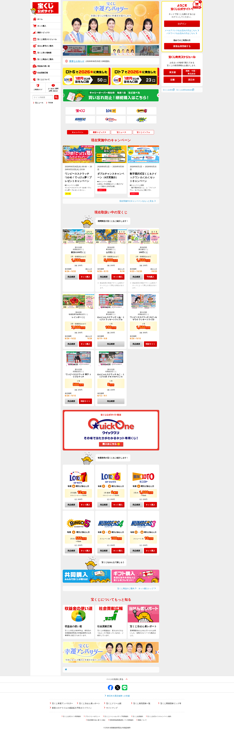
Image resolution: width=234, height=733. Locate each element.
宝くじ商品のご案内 (45, 59)
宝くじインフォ (143, 132)
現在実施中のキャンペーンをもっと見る (136, 201)
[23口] (135, 84)
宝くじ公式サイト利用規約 (72, 716)
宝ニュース (39, 103)
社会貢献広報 (42, 73)
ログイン (182, 24)
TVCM (50, 103)
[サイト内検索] (56, 97)
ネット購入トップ (146, 588)
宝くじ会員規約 (138, 716)
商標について (142, 720)
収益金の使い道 (43, 66)
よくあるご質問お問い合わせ (53, 90)
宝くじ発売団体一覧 (141, 703)
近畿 (172, 80)
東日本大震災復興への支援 (118, 696)
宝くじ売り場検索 (44, 53)
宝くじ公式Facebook (184, 90)
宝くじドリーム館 (113, 703)
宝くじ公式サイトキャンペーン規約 (159, 716)
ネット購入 (41, 26)
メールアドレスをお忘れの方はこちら (181, 30)
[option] (111, 22)
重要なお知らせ (76, 61)
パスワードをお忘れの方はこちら (181, 33)
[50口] (86, 84)
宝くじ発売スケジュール (47, 39)
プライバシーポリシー (92, 716)
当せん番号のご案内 (45, 46)
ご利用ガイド (37, 89)
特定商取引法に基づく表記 (96, 720)
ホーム (40, 19)
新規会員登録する (182, 46)
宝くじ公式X (167, 90)
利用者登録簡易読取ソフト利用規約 (121, 720)
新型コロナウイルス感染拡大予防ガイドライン (72, 708)
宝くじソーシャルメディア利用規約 (116, 716)
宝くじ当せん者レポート (89, 703)
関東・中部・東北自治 (191, 72)
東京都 (172, 72)
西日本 (191, 80)
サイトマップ (112, 708)
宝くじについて (43, 79)
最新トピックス (43, 32)
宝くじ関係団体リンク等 (170, 703)
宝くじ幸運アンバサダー (62, 703)
